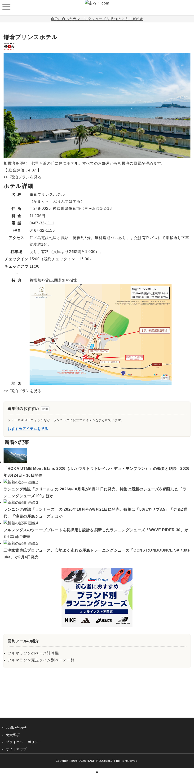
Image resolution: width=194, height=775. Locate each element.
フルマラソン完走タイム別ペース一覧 (41, 660)
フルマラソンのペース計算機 (33, 653)
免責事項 (13, 735)
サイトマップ (16, 749)
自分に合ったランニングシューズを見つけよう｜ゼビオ (97, 19)
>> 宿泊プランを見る (23, 177)
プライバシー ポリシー (24, 742)
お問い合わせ (16, 727)
